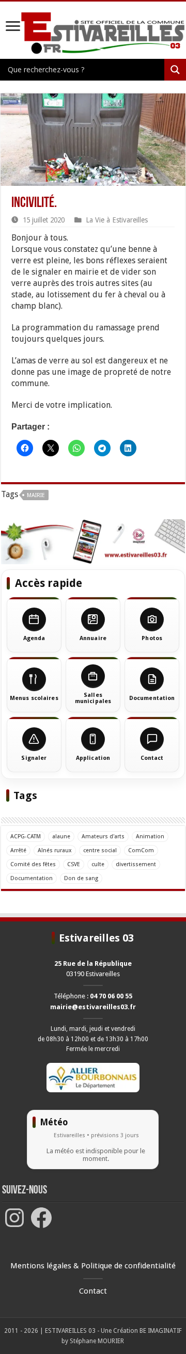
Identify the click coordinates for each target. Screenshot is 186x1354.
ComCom (141, 850)
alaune (61, 836)
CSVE (73, 864)
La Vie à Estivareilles (117, 220)
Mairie (36, 495)
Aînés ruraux (55, 850)
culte (97, 864)
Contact (93, 1291)
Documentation (31, 878)
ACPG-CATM (25, 836)
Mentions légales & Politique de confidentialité (93, 1265)
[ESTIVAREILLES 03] (93, 33)
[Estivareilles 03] (93, 541)
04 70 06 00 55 (111, 996)
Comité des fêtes (33, 864)
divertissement (136, 864)
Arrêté (18, 850)
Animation (150, 836)
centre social (100, 850)
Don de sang (81, 878)
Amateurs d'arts (103, 836)
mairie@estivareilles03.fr (93, 1007)
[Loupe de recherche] (175, 70)
